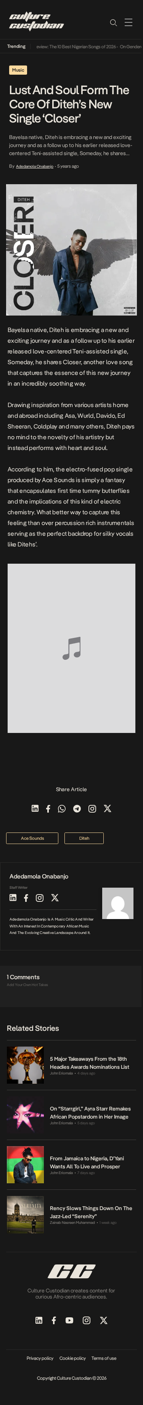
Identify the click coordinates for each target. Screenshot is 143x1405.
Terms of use (104, 1358)
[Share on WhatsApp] (62, 809)
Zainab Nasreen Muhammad (72, 1222)
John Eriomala (61, 1073)
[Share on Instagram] (92, 809)
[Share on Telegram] (77, 809)
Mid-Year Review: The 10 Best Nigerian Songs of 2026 (62, 46)
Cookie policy (72, 1358)
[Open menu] (128, 22)
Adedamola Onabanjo (34, 166)
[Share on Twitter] (107, 809)
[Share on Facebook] (48, 809)
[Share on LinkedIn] (35, 809)
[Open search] (113, 22)
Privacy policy (40, 1358)
